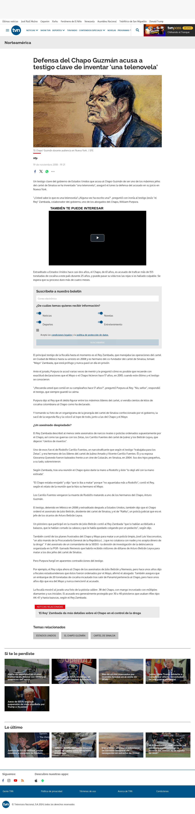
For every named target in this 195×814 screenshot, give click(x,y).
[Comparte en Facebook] (35, 171)
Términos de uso (88, 791)
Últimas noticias (10, 21)
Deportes (57, 30)
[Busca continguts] (137, 30)
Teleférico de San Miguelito (133, 21)
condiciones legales (61, 335)
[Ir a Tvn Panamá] (16, 30)
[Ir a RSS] (23, 780)
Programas (123, 30)
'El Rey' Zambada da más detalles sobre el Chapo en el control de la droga (90, 613)
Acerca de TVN (125, 791)
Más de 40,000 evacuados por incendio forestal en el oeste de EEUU (119, 677)
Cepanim (45, 21)
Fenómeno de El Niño (71, 21)
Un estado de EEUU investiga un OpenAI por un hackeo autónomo (73, 678)
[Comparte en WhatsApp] (47, 171)
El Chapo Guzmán (74, 635)
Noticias (30, 30)
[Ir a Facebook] (3, 780)
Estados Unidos (46, 635)
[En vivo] (170, 26)
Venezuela (90, 21)
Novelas (112, 30)
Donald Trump (156, 21)
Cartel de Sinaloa (104, 635)
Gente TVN (8, 791)
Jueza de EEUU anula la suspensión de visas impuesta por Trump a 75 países (26, 704)
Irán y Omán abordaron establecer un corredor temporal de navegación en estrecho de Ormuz (121, 750)
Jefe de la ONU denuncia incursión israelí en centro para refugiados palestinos (74, 750)
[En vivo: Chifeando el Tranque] (154, 30)
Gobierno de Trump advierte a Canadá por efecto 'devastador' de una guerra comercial (166, 677)
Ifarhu (55, 21)
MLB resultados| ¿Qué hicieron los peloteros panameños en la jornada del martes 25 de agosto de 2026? (167, 749)
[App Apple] (37, 780)
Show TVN (45, 30)
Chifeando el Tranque (179, 32)
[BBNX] (6, 804)
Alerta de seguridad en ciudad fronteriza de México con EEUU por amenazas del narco (27, 677)
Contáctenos (162, 791)
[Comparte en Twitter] (41, 171)
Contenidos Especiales (90, 30)
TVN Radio (72, 30)
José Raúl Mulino (29, 21)
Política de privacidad (51, 791)
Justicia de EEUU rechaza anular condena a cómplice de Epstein (25, 751)
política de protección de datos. (93, 335)
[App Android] (43, 780)
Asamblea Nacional (107, 21)
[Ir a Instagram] (9, 780)
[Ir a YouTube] (16, 780)
